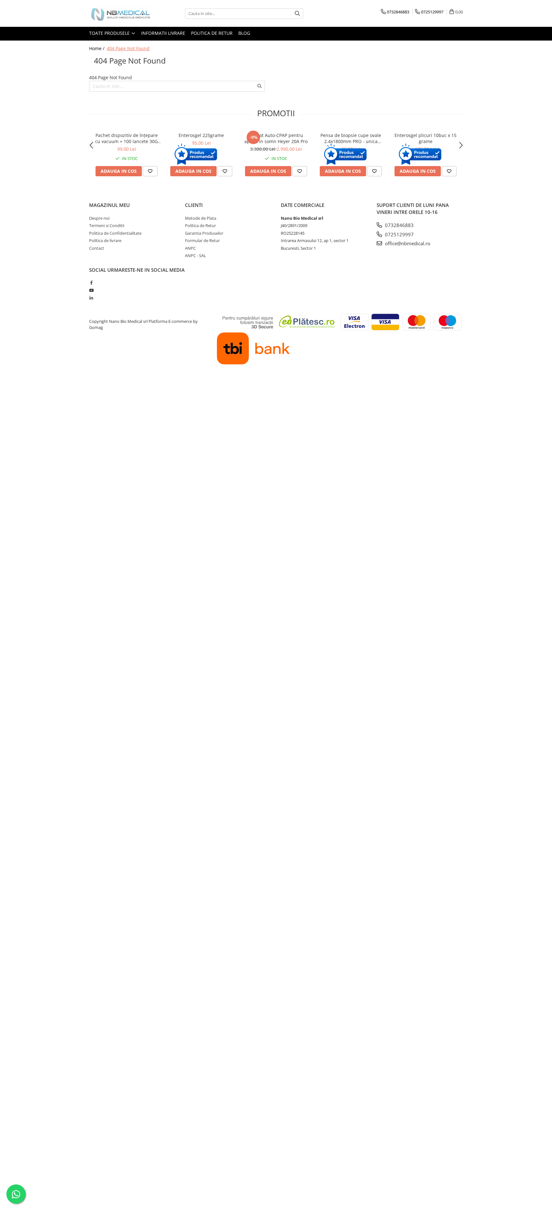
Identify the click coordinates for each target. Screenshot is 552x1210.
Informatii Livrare (163, 33)
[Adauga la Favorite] (150, 171)
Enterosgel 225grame (201, 135)
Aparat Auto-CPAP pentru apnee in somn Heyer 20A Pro (276, 138)
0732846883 (399, 225)
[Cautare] (297, 13)
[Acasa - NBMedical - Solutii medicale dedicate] (121, 13)
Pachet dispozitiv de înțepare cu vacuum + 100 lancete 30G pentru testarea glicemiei (126, 138)
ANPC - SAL (195, 255)
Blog (244, 33)
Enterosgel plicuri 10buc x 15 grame (425, 138)
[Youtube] (91, 290)
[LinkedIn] (91, 298)
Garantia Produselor (204, 233)
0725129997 (399, 234)
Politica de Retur (212, 33)
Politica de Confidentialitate (115, 233)
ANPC (190, 248)
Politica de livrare (105, 240)
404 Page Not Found (128, 48)
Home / (97, 48)
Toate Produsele (110, 33)
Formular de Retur (202, 240)
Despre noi (99, 218)
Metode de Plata (200, 218)
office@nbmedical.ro (407, 243)
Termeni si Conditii (106, 225)
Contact (96, 248)
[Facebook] (91, 282)
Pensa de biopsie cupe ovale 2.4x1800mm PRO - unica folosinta (350, 138)
